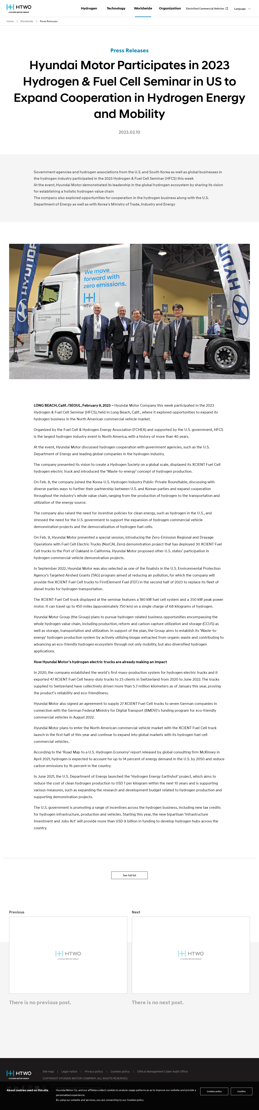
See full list (129, 875)
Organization (170, 8)
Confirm (241, 1091)
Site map (48, 1071)
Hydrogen (89, 8)
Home (10, 21)
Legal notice (69, 1071)
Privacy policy (94, 1071)
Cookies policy (120, 1071)
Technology (116, 8)
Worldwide (143, 8)
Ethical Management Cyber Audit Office (162, 1071)
